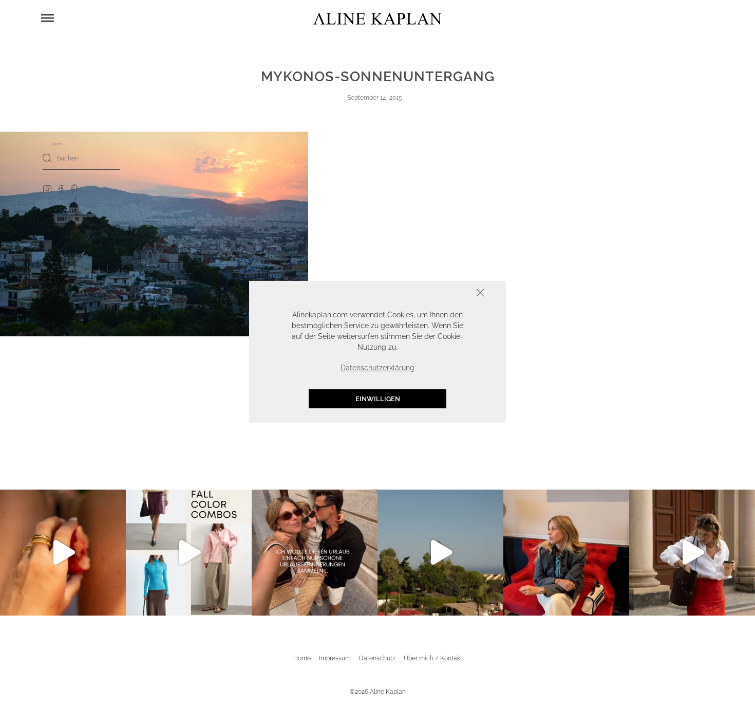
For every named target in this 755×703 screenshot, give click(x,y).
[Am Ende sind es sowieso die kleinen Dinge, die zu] (315, 553)
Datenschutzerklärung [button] (377, 367)
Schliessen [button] (448, 293)
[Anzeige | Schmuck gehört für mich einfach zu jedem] (63, 553)
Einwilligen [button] (377, 398)
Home (302, 658)
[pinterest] (74, 189)
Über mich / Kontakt (433, 658)
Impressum (335, 658)
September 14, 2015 (374, 97)
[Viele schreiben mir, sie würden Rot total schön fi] (692, 553)
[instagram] (47, 189)
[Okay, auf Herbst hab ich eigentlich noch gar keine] (189, 553)
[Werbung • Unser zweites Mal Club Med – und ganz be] (440, 553)
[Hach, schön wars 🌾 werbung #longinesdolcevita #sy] (566, 553)
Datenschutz (377, 658)
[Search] (47, 158)
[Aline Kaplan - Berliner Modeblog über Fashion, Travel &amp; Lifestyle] (377, 18)
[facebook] (60, 189)
